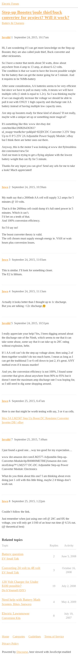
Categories (19, 636)
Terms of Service (54, 636)
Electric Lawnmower (15, 613)
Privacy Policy (10, 643)
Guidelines (34, 636)
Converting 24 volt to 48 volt (21, 568)
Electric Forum (10, 3)
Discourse (22, 651)
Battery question (12, 554)
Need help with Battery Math (21, 599)
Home (5, 636)
